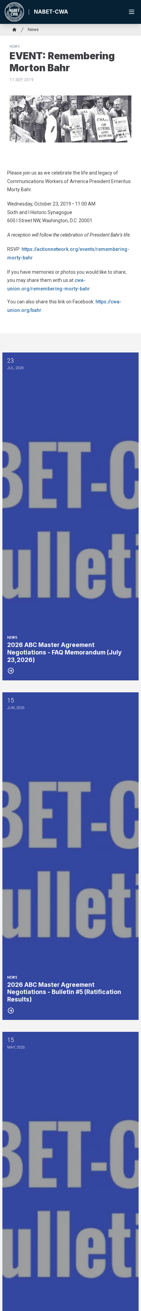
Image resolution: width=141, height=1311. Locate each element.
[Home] (14, 29)
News (33, 29)
